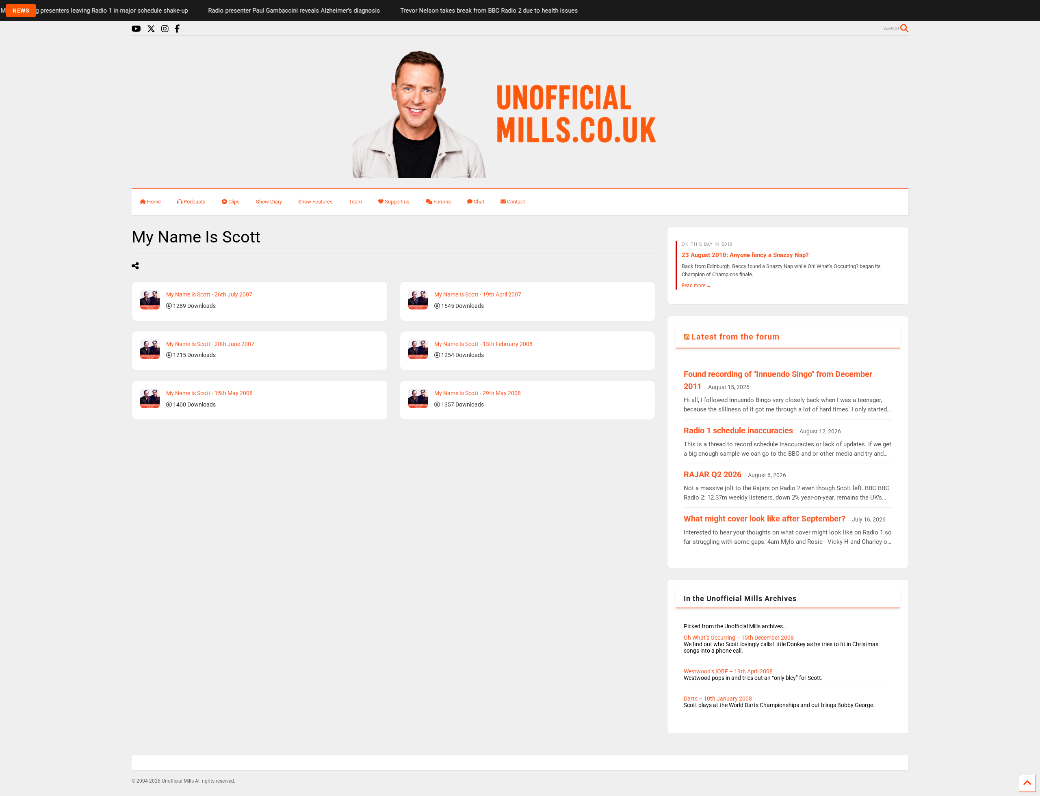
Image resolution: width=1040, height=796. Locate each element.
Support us (397, 202)
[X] (151, 29)
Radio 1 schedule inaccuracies (738, 430)
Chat (479, 202)
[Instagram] (165, 29)
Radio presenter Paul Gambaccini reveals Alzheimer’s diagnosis (271, 10)
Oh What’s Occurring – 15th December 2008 (739, 637)
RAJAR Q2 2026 (712, 474)
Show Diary (269, 202)
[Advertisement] (227, 484)
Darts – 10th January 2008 (718, 698)
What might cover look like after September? (764, 518)
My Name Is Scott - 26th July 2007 (209, 294)
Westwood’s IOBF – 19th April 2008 (728, 671)
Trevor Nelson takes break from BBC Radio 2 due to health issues (466, 10)
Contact (516, 202)
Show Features (315, 202)
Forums (442, 202)
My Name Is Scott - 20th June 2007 (210, 344)
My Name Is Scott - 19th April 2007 (477, 294)
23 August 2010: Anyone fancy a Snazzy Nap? (745, 255)
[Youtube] (136, 29)
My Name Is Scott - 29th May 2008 (477, 393)
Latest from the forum (735, 337)
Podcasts (195, 202)
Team (355, 202)
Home (154, 202)
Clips (234, 202)
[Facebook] (177, 29)
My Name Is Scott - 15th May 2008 (209, 393)
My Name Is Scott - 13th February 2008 (483, 344)
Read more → (696, 285)
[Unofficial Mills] (520, 174)
